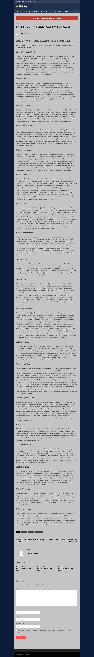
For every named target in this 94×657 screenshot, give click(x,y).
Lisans (66, 11)
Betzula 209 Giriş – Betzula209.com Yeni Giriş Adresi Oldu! (23, 568)
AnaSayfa (19, 11)
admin (21, 33)
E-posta (18, 616)
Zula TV (53, 11)
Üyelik (42, 11)
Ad (17, 609)
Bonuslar (27, 11)
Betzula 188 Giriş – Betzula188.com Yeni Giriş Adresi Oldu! (44, 568)
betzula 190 (24, 532)
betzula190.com (39, 532)
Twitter (34, 1)
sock (59, 337)
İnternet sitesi (20, 623)
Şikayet (60, 11)
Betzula (27, 654)
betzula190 (31, 532)
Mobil (47, 11)
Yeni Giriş (35, 11)
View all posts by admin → (33, 553)
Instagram (28, 1)
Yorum (18, 588)
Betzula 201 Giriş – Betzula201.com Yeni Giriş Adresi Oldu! (65, 568)
